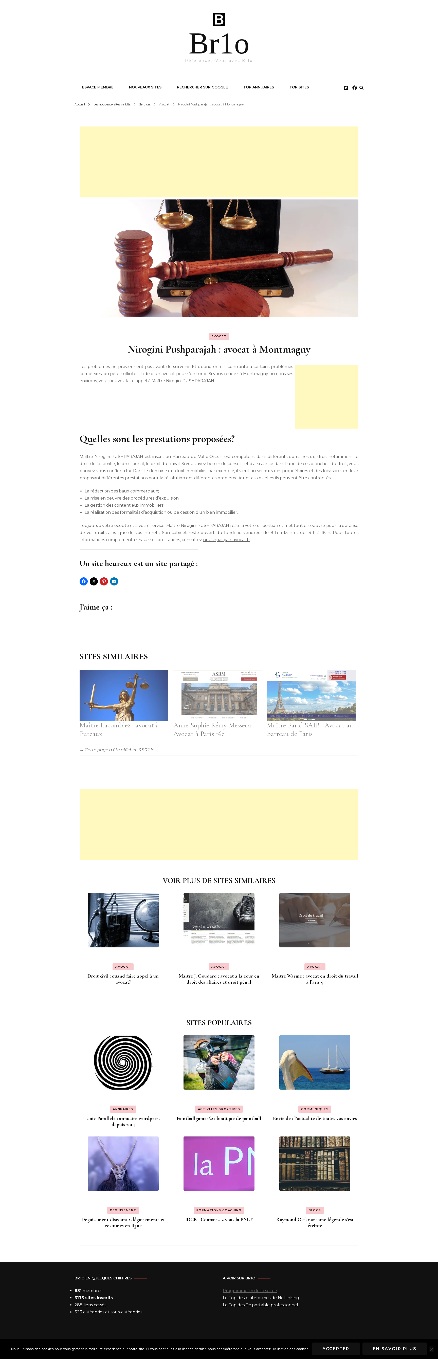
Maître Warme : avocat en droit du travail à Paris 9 (315, 979)
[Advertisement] (219, 161)
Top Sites (299, 87)
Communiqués (314, 1109)
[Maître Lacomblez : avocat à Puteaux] (124, 695)
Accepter (336, 1348)
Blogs (315, 1210)
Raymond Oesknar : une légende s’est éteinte (315, 1223)
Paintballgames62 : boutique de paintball (219, 1118)
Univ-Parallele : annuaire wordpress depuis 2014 (123, 1121)
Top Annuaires (258, 87)
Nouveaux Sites (145, 87)
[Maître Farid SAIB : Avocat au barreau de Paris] (311, 695)
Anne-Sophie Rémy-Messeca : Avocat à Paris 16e (213, 729)
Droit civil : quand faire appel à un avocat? (123, 979)
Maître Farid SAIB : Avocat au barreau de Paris (310, 729)
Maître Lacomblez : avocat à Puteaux (119, 729)
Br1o (219, 43)
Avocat (219, 336)
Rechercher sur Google (202, 87)
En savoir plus (395, 1348)
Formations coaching (218, 1210)
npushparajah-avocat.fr (226, 539)
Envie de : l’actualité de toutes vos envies (315, 1118)
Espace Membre (98, 87)
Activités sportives (219, 1109)
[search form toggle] (361, 88)
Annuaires (123, 1109)
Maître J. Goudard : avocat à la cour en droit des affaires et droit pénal (219, 979)
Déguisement (123, 1210)
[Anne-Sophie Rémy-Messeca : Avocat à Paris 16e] (217, 695)
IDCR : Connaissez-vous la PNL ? (219, 1220)
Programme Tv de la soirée (250, 1290)
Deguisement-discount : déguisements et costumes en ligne (123, 1223)
